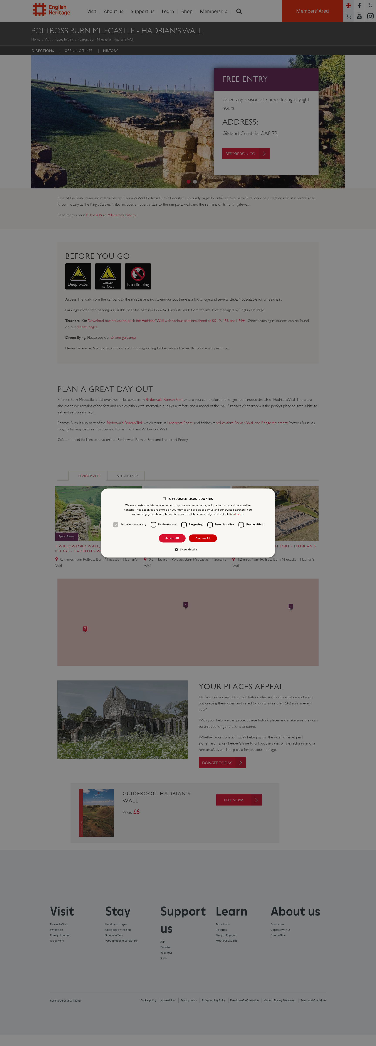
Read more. (236, 514)
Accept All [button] (172, 538)
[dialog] (188, 522)
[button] (188, 549)
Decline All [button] (202, 538)
